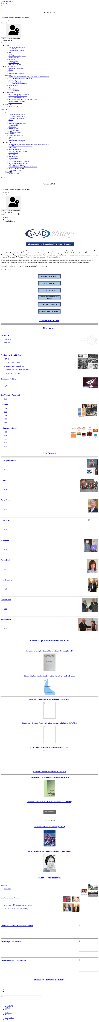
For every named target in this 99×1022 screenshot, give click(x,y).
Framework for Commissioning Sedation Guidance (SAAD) (49, 747)
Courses (7, 45)
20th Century (49, 328)
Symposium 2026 (14, 57)
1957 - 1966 (7, 359)
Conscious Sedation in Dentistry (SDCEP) (49, 826)
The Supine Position (8, 378)
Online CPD (12, 59)
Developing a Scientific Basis (11, 355)
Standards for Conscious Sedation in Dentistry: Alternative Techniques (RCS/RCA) (49, 723)
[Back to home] (4, 3)
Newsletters (12, 80)
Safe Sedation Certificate (16, 97)
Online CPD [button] (8, 172)
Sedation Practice (10, 92)
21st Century (49, 453)
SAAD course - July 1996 (12, 373)
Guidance (62, 771)
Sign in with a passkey (13, 38)
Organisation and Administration (13, 960)
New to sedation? (10, 66)
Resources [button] (8, 142)
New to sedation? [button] (10, 134)
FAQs (6, 1019)
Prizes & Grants (13, 85)
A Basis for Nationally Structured (46, 771)
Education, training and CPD (17, 47)
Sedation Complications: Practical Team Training (23, 99)
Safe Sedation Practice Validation (19, 94)
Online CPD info (14, 106)
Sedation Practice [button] (10, 160)
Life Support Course (18, 49)
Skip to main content (7, 1)
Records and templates (15, 103)
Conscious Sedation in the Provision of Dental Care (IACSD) (49, 801)
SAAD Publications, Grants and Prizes (20, 78)
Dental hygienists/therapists (17, 73)
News (6, 1009)
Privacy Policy (9, 1018)
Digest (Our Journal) (15, 82)
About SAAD (9, 1006)
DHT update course (15, 64)
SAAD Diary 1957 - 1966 (12, 362)
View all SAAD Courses (16, 50)
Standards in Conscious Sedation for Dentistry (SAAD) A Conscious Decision (49, 676)
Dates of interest (13, 61)
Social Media (13, 87)
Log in (3, 5)
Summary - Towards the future (49, 979)
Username (4, 21)
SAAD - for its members (49, 877)
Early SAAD (5, 335)
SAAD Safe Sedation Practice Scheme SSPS (17, 925)
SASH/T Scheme (14, 63)
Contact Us (8, 1013)
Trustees (7, 1008)
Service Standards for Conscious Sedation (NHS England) (49, 851)
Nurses (11, 54)
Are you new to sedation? (16, 68)
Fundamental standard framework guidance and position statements (29, 77)
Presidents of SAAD (49, 320)
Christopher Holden (8, 460)
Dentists (11, 52)
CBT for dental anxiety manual (18, 84)
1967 (5, 386)
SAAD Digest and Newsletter (11, 941)
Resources (8, 75)
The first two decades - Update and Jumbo (16, 370)
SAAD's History (14, 90)
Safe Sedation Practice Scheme (18, 96)
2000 (5, 470)
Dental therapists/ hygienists (17, 56)
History (7, 1014)
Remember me (7, 40)
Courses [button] (7, 113)
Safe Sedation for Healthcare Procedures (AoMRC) (49, 777)
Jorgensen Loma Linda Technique (14, 366)
